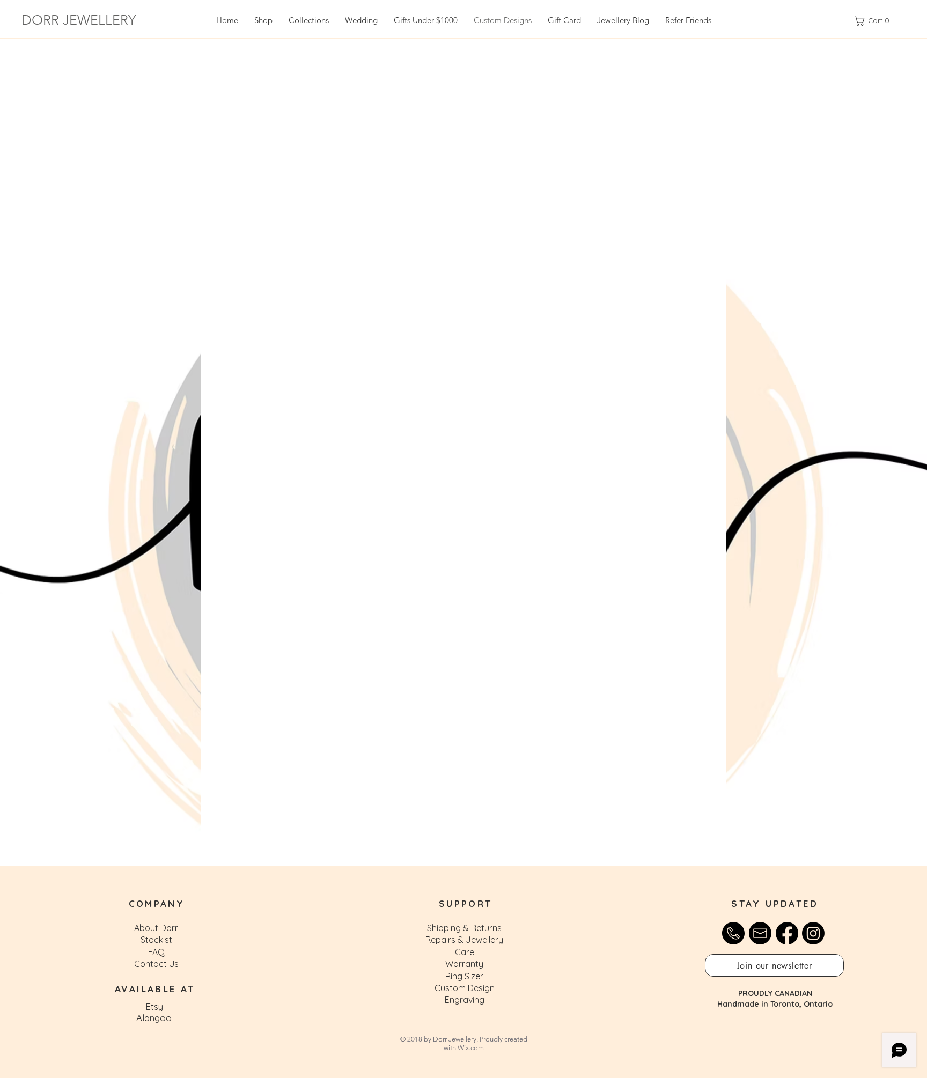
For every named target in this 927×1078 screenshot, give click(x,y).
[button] (774, 965)
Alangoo (154, 1017)
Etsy (154, 1006)
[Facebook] (787, 933)
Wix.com (471, 1048)
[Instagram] (813, 933)
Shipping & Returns (464, 927)
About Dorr (156, 927)
